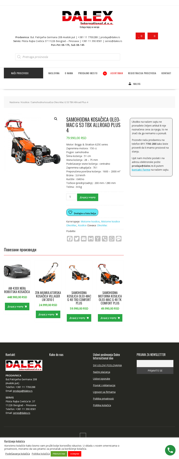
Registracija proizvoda (142, 73)
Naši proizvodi (19, 73)
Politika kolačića (102, 405)
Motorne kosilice (90, 221)
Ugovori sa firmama (104, 392)
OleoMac (102, 225)
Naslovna (54, 73)
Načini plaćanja (101, 372)
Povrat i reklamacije (104, 385)
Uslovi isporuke (101, 378)
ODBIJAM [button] (74, 453)
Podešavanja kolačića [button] (17, 453)
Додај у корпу (88, 197)
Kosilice (25, 102)
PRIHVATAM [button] (59, 453)
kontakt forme (141, 169)
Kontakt (166, 73)
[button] (56, 119)
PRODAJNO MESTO (88, 73)
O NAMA (69, 73)
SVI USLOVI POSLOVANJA (107, 365)
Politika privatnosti (103, 398)
